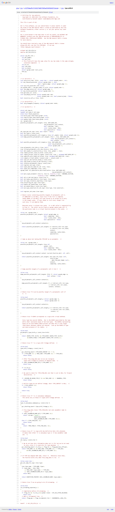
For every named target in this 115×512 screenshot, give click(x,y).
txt (108, 509)
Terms (19, 509)
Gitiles (10, 509)
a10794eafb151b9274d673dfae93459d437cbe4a (41, 8)
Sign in (111, 2)
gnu (17, 8)
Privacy (15, 509)
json (112, 509)
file (50, 12)
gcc (21, 8)
